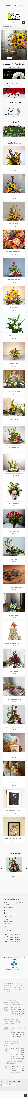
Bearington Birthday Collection (14, 649)
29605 (22, 1057)
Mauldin (13, 1076)
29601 (17, 1059)
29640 (12, 1062)
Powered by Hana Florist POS (14, 976)
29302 (12, 1064)
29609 (17, 1061)
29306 (17, 1062)
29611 (17, 1057)
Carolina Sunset (14, 370)
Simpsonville (14, 1078)
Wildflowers (14, 314)
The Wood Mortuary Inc (17, 1033)
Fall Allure (14, 202)
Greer (22, 1074)
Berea (12, 1073)
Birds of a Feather (14, 342)
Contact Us (6, 931)
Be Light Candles (14, 761)
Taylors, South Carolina (9, 1091)
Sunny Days (14, 426)
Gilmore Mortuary (19, 1041)
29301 (17, 1064)
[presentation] (1, 875)
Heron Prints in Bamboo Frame (14, 817)
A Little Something (14, 705)
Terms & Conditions (8, 928)
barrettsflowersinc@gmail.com (13, 916)
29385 (22, 1064)
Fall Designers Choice (14, 258)
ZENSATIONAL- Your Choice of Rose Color (14, 733)
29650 (12, 1057)
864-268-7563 (17, 9)
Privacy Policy (7, 929)
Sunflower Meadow (14, 454)
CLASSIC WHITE (14, 482)
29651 (22, 1055)
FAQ (5, 933)
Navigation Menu (8, 26)
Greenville (13, 1074)
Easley (18, 1073)
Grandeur (14, 677)
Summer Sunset (14, 174)
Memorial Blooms (14, 398)
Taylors (20, 1078)
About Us (6, 926)
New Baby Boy (14, 621)
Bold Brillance (14, 286)
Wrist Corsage (14, 789)
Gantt (23, 1073)
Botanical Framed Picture (14, 845)
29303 (22, 1062)
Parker (22, 1076)
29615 (17, 1055)
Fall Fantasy (14, 230)
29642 (22, 1061)
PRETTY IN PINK (14, 510)
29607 (12, 1059)
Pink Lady (14, 566)
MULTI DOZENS (14, 538)
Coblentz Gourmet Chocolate (14, 593)
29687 (12, 1055)
